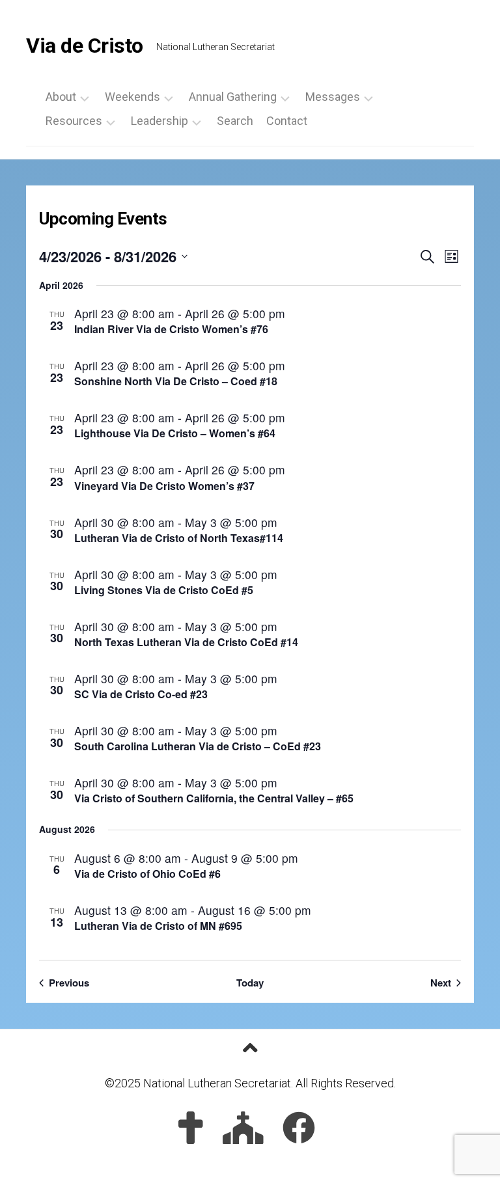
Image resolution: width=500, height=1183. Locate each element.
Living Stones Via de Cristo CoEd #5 (163, 589)
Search (235, 121)
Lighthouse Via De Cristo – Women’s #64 (174, 433)
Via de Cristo (84, 45)
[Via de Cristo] (190, 1127)
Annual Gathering (233, 96)
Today (250, 983)
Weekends (132, 96)
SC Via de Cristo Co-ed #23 (141, 694)
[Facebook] (299, 1127)
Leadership (159, 121)
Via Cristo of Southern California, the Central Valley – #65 (214, 798)
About (61, 96)
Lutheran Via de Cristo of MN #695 (158, 925)
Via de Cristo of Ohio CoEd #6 (147, 873)
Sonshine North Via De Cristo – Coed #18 (175, 381)
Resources (74, 121)
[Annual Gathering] (243, 1127)
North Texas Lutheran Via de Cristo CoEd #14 (186, 641)
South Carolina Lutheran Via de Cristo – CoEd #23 (197, 746)
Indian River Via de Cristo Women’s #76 (171, 328)
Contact (286, 121)
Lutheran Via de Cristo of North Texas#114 (178, 537)
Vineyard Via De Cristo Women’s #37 (164, 485)
